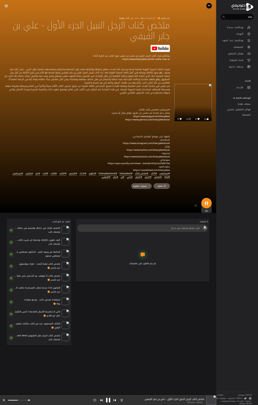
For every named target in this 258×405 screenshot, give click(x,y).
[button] (237, 17)
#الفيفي (106, 177)
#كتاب (154, 173)
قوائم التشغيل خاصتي (239, 109)
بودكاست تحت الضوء (233, 40)
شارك (160, 186)
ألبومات (240, 34)
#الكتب (62, 173)
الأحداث (240, 87)
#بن (122, 177)
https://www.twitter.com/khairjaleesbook (148, 150)
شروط (248, 401)
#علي (130, 177)
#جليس (29, 173)
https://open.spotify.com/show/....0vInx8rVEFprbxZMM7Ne (139, 163)
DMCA (239, 398)
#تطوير (92, 173)
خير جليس (165, 18)
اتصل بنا (241, 401)
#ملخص (158, 177)
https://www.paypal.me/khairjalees (151, 116)
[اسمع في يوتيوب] (160, 48)
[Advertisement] (39, 368)
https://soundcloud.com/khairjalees (151, 170)
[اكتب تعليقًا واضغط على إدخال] (142, 228)
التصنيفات (239, 47)
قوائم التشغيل (236, 54)
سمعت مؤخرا (244, 104)
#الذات (83, 173)
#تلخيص (73, 173)
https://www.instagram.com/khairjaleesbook (146, 143)
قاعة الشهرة (237, 60)
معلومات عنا (221, 398)
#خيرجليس (164, 173)
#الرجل (148, 177)
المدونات (231, 398)
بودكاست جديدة (235, 27)
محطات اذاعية (236, 67)
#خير (37, 173)
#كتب (45, 173)
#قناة (167, 177)
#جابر (115, 177)
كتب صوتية (124, 18)
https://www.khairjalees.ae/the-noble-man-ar (146, 59)
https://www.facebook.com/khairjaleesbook (147, 157)
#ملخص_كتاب (141, 173)
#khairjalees (126, 173)
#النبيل (138, 177)
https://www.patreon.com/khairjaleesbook (147, 120)
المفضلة (246, 115)
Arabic (221, 395)
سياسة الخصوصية (229, 401)
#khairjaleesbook (108, 173)
